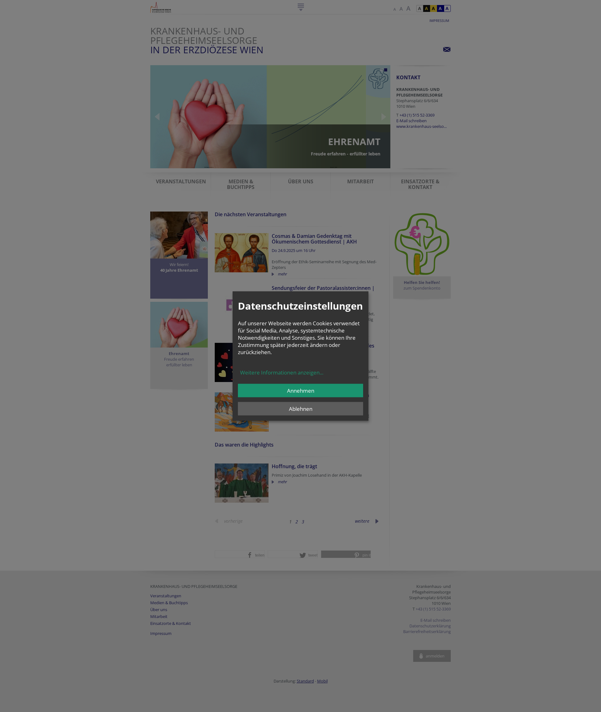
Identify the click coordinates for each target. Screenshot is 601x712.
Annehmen (300, 390)
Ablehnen (300, 408)
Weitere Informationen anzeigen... (281, 372)
